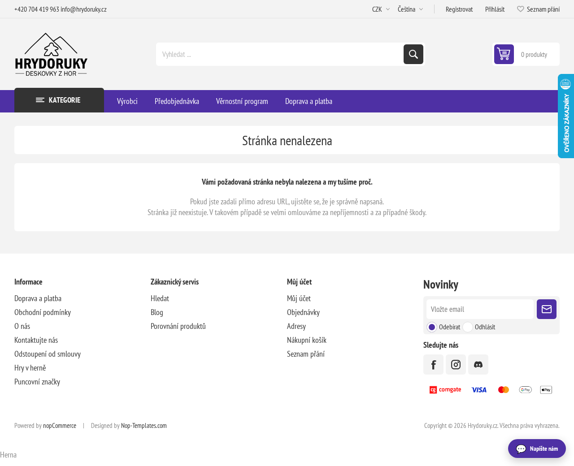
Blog (157, 312)
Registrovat (459, 8)
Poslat (547, 309)
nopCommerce (59, 425)
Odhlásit (485, 326)
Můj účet (299, 298)
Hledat (413, 54)
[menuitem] (82, 298)
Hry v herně (30, 367)
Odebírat (449, 326)
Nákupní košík (306, 340)
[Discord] (478, 364)
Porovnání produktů (178, 326)
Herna (8, 454)
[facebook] (433, 364)
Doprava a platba (37, 298)
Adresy (296, 326)
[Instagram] (456, 364)
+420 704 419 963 (36, 8)
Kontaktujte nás (36, 340)
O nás (22, 326)
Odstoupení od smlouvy (47, 354)
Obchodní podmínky (42, 312)
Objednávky (303, 312)
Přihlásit (494, 8)
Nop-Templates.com (144, 425)
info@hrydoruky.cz (84, 8)
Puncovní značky (37, 381)
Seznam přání (306, 354)
